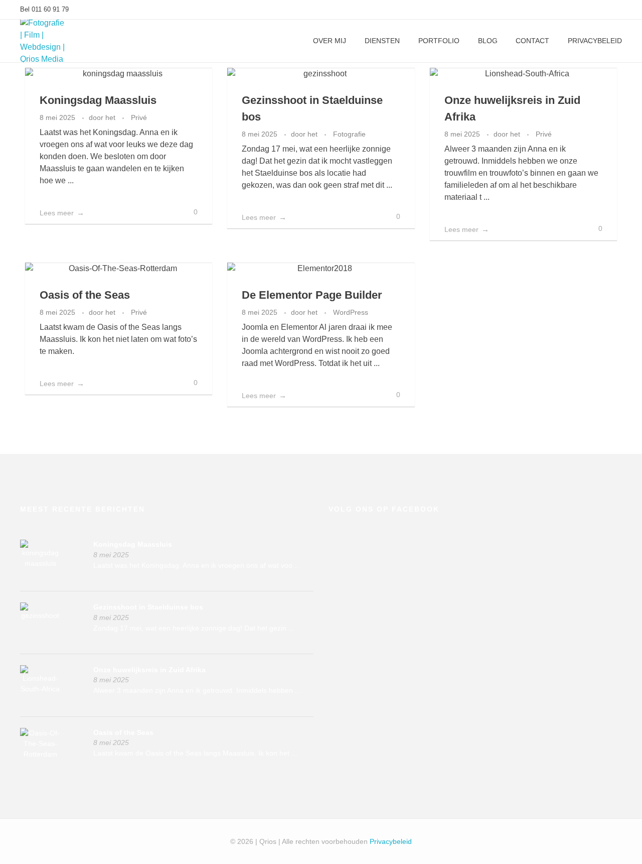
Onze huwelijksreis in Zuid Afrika (149, 670)
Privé (139, 117)
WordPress (350, 312)
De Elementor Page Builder (312, 295)
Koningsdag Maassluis (98, 100)
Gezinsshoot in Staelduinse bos (148, 607)
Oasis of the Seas (85, 295)
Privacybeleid (391, 841)
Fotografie (349, 134)
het (111, 117)
